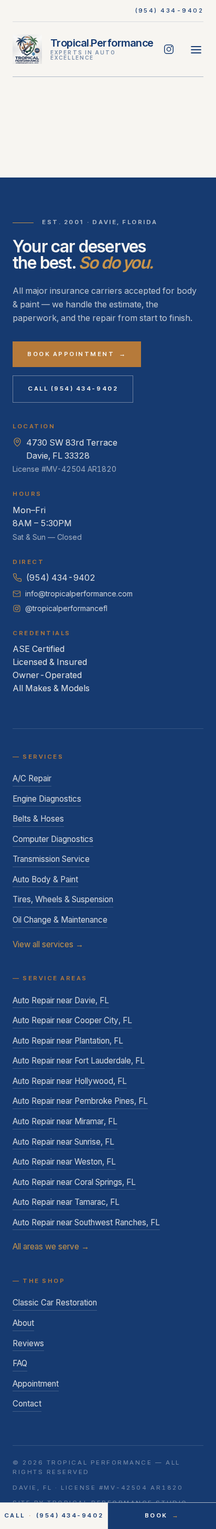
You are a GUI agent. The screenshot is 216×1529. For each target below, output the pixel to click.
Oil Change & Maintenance (60, 920)
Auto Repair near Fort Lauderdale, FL (79, 1061)
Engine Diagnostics (47, 799)
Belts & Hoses (38, 819)
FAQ (20, 1363)
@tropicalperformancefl (66, 608)
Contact (27, 1404)
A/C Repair (32, 778)
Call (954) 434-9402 (73, 388)
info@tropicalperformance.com (79, 593)
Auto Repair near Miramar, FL (65, 1121)
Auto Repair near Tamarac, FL (66, 1202)
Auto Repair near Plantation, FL (68, 1041)
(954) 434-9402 (169, 10)
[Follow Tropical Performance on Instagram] (168, 49)
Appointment (36, 1384)
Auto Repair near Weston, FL (64, 1162)
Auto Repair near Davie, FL (61, 1000)
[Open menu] (196, 49)
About (23, 1323)
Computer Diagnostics (53, 839)
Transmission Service (51, 859)
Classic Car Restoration (55, 1303)
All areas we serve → (51, 1246)
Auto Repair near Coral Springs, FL (74, 1182)
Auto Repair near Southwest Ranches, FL (86, 1222)
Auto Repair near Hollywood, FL (70, 1081)
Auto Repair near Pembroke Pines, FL (80, 1101)
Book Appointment (76, 354)
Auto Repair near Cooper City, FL (72, 1020)
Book (162, 1515)
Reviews (28, 1343)
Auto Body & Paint (45, 879)
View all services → (48, 944)
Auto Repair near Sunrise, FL (63, 1142)
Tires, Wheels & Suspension (63, 899)
